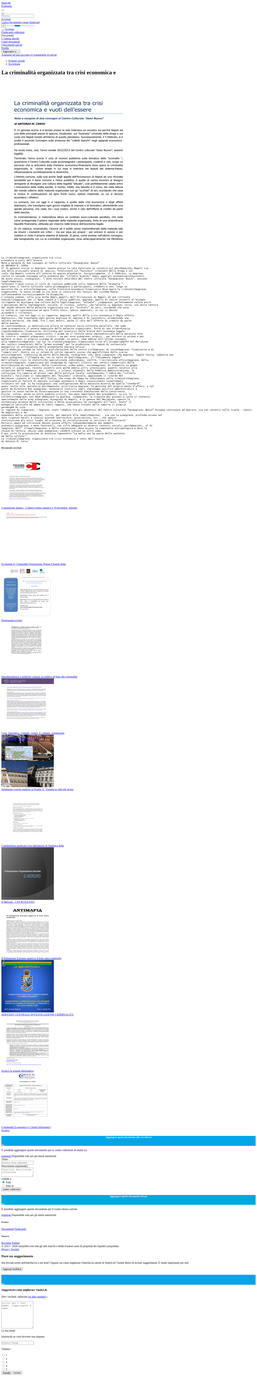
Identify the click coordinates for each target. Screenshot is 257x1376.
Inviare (17, 1372)
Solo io (10, 1185)
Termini (14, 1249)
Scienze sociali (16, 60)
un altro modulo (37, 1296)
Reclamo (6, 1243)
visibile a (6, 1178)
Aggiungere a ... (11, 51)
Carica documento (11, 22)
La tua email (8, 1330)
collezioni (19, 32)
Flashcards (7, 32)
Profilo (5, 48)
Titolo (4, 1159)
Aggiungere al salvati (45, 54)
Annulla (6, 1372)
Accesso (6, 19)
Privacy (5, 1249)
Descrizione (14, 1166)
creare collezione (11, 1189)
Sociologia (14, 63)
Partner (16, 1243)
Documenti (7, 1229)
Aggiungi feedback (12, 1269)
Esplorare (6, 6)
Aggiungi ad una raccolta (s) (17, 54)
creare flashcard (31, 22)
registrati (6, 1156)
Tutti (8, 1182)
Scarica (5, 1130)
